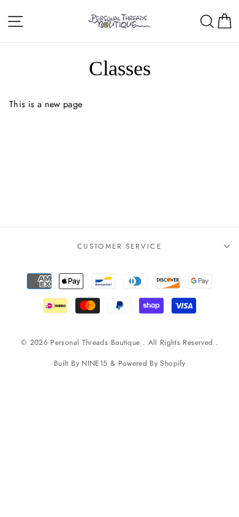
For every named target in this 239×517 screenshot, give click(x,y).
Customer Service (119, 246)
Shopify (172, 363)
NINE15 (94, 363)
